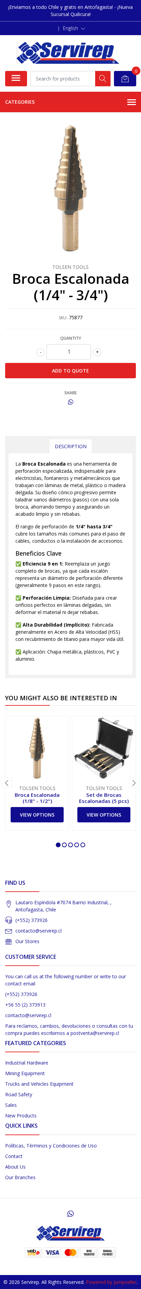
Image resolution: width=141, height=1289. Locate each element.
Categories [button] (20, 102)
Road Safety (18, 1094)
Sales (11, 1105)
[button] (74, 28)
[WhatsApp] (70, 1213)
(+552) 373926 (31, 920)
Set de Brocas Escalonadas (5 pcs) (104, 797)
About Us (15, 1166)
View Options (37, 814)
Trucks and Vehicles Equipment (39, 1084)
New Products (21, 1115)
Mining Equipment (25, 1073)
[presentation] (7, 782)
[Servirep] (67, 52)
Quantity (70, 338)
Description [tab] (71, 446)
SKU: (63, 318)
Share (70, 393)
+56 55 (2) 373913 (25, 1004)
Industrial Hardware (26, 1062)
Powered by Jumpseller (111, 1282)
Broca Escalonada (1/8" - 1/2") (37, 797)
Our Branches (20, 1177)
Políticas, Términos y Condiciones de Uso (51, 1145)
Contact (14, 1156)
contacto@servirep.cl (38, 930)
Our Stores (27, 941)
